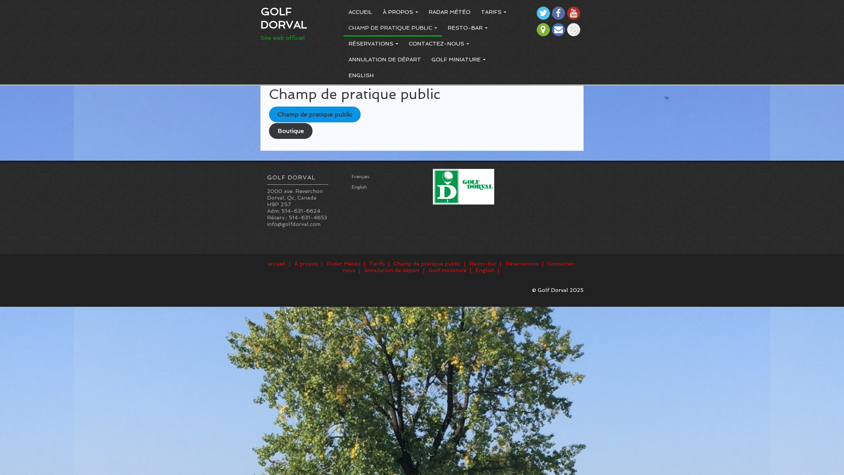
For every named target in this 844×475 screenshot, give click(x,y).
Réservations (371, 44)
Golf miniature (457, 59)
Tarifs (492, 12)
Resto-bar (466, 28)
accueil (360, 12)
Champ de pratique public (391, 28)
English (361, 75)
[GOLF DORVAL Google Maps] (543, 29)
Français (361, 176)
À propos (399, 12)
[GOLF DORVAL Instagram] (573, 29)
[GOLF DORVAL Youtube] (573, 13)
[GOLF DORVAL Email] (558, 29)
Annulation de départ (384, 59)
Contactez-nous (437, 44)
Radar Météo (449, 12)
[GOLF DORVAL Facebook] (558, 13)
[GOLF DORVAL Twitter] (543, 13)
